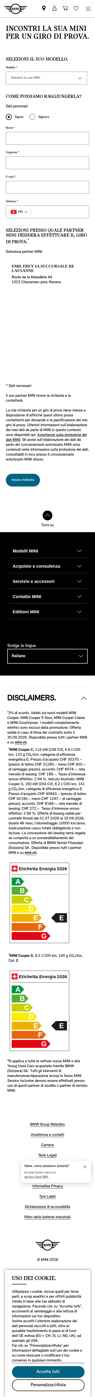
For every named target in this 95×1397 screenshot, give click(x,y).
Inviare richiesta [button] (23, 480)
